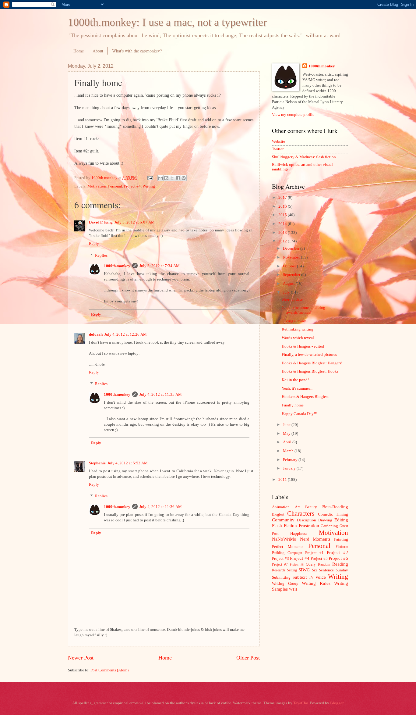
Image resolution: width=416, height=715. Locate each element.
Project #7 (280, 565)
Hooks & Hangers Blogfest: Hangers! (312, 363)
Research (278, 570)
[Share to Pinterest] (184, 178)
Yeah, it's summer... (297, 388)
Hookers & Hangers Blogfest (305, 397)
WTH (293, 590)
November (292, 257)
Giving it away (294, 321)
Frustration (309, 525)
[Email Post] (150, 178)
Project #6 (338, 558)
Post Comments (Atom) (109, 670)
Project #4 (132, 186)
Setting (292, 570)
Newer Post (80, 658)
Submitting (281, 577)
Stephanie (97, 463)
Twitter (278, 149)
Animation (281, 507)
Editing (341, 519)
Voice (320, 577)
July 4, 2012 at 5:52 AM (128, 463)
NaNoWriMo (284, 539)
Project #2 (337, 552)
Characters (300, 513)
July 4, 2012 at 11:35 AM (160, 394)
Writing (149, 186)
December (291, 248)
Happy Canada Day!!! (299, 414)
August (289, 283)
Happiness (298, 533)
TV (311, 578)
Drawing (325, 520)
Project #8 (297, 564)
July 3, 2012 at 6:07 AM (135, 222)
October (290, 266)
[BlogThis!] (166, 178)
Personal (115, 186)
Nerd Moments (315, 539)
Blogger (336, 703)
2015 (283, 215)
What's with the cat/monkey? (137, 51)
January (290, 468)
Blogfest (278, 515)
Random (324, 565)
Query (311, 564)
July (287, 292)
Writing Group (285, 583)
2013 (283, 233)
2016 (283, 206)
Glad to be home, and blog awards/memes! (303, 310)
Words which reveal (298, 338)
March (288, 451)
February (290, 460)
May (287, 433)
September (292, 275)
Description (306, 520)
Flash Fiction (284, 525)
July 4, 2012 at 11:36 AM (160, 507)
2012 (283, 241)
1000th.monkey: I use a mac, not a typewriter (167, 22)
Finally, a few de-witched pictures (309, 354)
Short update (292, 299)
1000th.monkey (117, 266)
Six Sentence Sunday (330, 570)
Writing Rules (316, 583)
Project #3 (280, 558)
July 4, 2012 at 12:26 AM (125, 334)
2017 (283, 197)
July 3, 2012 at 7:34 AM (159, 266)
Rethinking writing (297, 329)
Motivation (96, 186)
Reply (94, 243)
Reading (340, 564)
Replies (101, 255)
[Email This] (160, 178)
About (98, 51)
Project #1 (314, 553)
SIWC (304, 569)
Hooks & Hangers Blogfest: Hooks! (311, 371)
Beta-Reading (335, 506)
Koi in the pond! (295, 380)
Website (278, 141)
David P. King (101, 222)
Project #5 (319, 558)
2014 (283, 224)
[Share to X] (172, 178)
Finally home (293, 405)
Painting (341, 539)
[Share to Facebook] (178, 178)
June (287, 425)
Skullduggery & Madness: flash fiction (304, 157)
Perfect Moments (287, 547)
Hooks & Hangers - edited (303, 346)
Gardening (329, 526)
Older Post (248, 658)
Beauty (311, 507)
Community (283, 519)
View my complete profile (293, 115)
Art (297, 507)
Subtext (299, 577)
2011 (283, 479)
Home (78, 51)
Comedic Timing (333, 514)
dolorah (96, 334)
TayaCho (300, 703)
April (287, 442)
